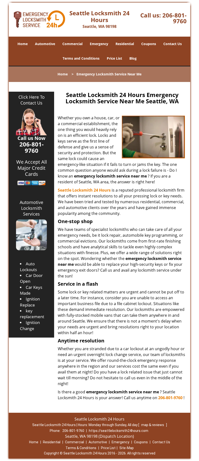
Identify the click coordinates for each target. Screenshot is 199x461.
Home (22, 43)
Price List (114, 58)
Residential (125, 43)
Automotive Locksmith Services (31, 208)
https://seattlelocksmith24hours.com (118, 431)
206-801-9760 (174, 18)
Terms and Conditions (81, 58)
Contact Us (172, 43)
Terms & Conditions (81, 448)
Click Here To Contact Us (31, 100)
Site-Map (126, 448)
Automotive (45, 43)
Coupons (148, 43)
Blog (133, 58)
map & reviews (153, 425)
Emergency (99, 43)
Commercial (72, 43)
